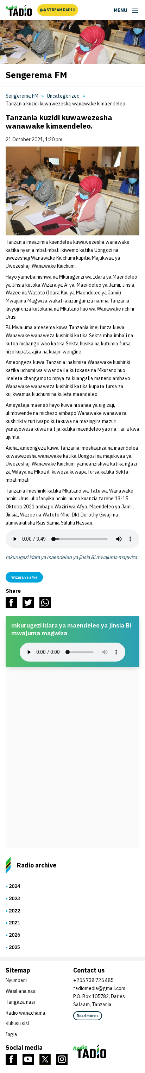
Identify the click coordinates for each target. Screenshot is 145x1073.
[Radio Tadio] (106, 1051)
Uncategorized (63, 96)
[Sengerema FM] (19, 10)
